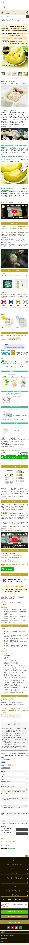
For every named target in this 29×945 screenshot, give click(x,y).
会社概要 (3, 932)
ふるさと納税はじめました (14, 891)
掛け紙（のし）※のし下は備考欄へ (9, 786)
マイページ (14, 13)
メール (21, 620)
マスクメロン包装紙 (6, 781)
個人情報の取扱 (5, 938)
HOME (2, 19)
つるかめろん (14, 895)
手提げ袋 (3, 771)
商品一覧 (2, 13)
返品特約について (5, 838)
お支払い (14, 860)
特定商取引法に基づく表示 (7, 935)
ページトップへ (26, 856)
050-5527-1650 (18, 555)
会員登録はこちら (10, 716)
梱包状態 (3, 821)
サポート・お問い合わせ (14, 878)
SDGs (14, 886)
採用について (4, 941)
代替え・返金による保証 (14, 865)
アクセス (14, 882)
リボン (3, 776)
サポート (14, 873)
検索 (27, 16)
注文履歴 (8, 13)
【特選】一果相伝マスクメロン (12, 19)
